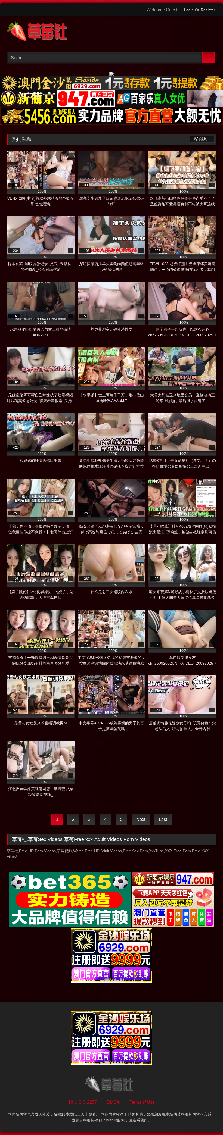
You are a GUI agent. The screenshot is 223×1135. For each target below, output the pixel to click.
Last (163, 819)
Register (208, 10)
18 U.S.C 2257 (82, 1102)
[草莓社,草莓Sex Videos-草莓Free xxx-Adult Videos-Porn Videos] (111, 32)
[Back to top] (206, 1119)
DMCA (113, 1102)
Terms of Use (142, 1102)
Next (140, 819)
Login (189, 10)
